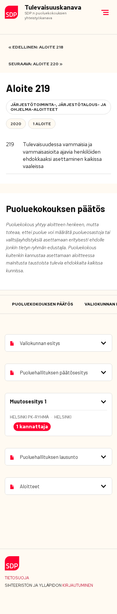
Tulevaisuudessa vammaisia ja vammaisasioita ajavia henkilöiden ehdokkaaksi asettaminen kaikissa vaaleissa (62, 155)
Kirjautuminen (77, 585)
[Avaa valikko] (105, 12)
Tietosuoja (17, 577)
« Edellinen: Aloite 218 (35, 47)
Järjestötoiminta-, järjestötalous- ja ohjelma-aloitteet (58, 107)
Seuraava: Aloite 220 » (35, 63)
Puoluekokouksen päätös (42, 304)
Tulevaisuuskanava (53, 7)
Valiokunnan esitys (40, 343)
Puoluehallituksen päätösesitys (54, 372)
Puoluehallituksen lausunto (49, 457)
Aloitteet (30, 486)
